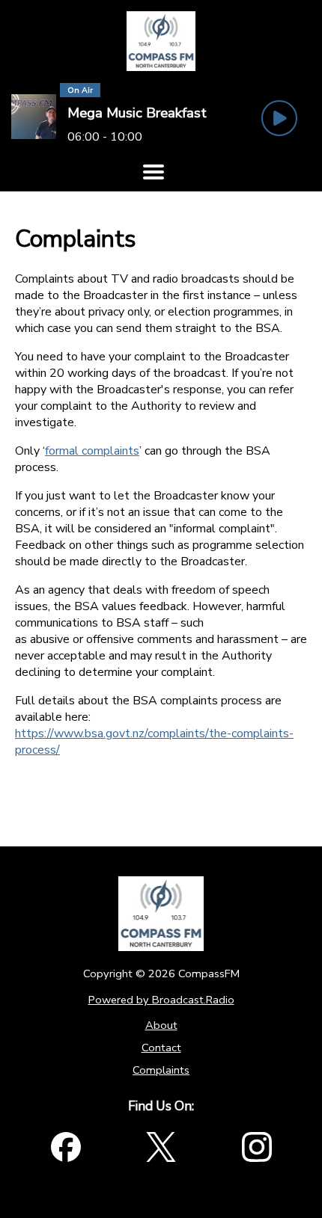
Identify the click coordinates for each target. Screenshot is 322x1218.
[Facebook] (66, 1147)
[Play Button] (279, 118)
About (161, 1025)
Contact (161, 1047)
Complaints (161, 1069)
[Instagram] (257, 1147)
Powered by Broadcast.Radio (161, 999)
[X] (161, 1147)
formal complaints (92, 451)
